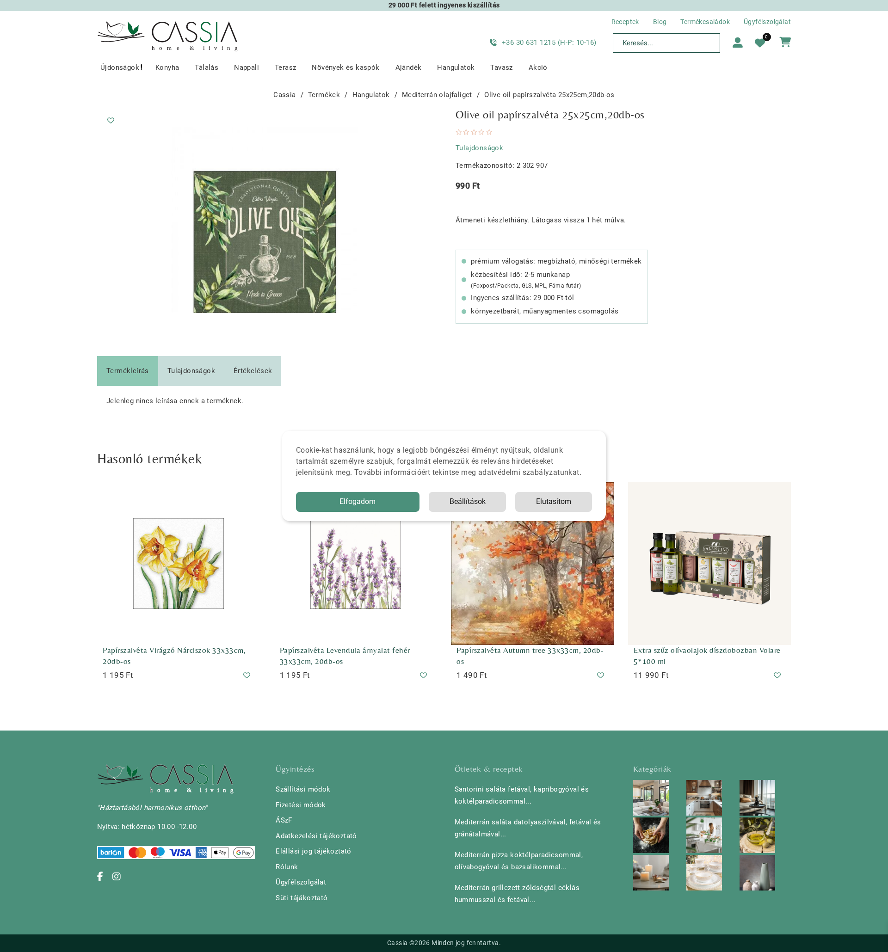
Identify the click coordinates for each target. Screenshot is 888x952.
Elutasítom (553, 501)
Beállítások (468, 501)
